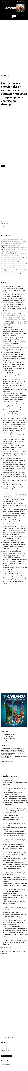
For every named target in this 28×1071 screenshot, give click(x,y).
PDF (3, 166)
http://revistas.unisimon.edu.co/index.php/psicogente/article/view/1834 (15, 349)
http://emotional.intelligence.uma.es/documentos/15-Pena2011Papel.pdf (15, 429)
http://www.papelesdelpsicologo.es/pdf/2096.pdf (15, 309)
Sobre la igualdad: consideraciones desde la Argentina (15, 783)
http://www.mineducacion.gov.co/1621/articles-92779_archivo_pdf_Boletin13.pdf (14, 482)
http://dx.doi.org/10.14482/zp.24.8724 (14, 472)
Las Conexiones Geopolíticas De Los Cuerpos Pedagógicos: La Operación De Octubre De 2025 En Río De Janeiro (14, 833)
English (3, 1046)
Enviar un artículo (6, 1056)
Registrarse (18, 1)
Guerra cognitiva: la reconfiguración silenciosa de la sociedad (13, 818)
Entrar (24, 1)
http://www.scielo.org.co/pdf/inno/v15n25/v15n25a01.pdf (15, 568)
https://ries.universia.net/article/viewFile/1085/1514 (15, 390)
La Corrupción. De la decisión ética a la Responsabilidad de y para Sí (14, 915)
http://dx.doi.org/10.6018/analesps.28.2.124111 (15, 415)
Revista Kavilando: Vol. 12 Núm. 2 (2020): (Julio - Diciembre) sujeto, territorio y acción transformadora (15, 811)
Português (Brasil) (6, 1050)
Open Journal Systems (8, 1037)
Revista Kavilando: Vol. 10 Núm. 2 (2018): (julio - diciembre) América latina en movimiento (15, 854)
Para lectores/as (6, 1065)
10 (10, 948)
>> (13, 948)
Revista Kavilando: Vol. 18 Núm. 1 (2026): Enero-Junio (15, 789)
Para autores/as (5, 1067)
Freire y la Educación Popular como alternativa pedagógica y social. (13, 847)
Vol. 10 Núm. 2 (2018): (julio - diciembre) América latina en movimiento (13, 78)
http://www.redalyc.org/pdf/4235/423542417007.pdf (15, 324)
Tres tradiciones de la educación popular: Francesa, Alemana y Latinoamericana (15, 884)
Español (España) (6, 1048)
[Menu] (14, 16)
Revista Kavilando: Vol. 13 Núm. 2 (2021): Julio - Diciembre (15, 874)
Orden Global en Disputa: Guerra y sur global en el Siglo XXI (14, 902)
